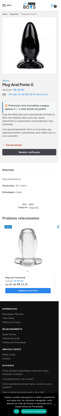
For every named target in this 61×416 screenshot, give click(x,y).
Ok (16, 411)
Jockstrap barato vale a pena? (18, 379)
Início (4, 14)
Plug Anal (14, 14)
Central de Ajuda (11, 338)
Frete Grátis (8, 318)
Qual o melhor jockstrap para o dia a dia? (23, 392)
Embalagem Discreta (12, 314)
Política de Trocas (11, 322)
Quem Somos (9, 334)
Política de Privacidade (14, 342)
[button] (52, 5)
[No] (54, 404)
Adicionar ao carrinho (28, 290)
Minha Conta (8, 354)
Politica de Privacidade (34, 411)
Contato (6, 358)
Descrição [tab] (8, 169)
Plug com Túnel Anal (15, 277)
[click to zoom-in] (30, 45)
